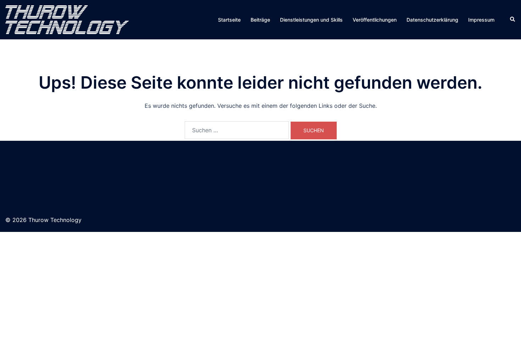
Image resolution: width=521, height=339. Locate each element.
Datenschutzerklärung (432, 20)
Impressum (481, 20)
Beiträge (260, 20)
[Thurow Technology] (67, 19)
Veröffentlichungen (375, 20)
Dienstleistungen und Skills (311, 20)
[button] (513, 19)
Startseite (229, 20)
